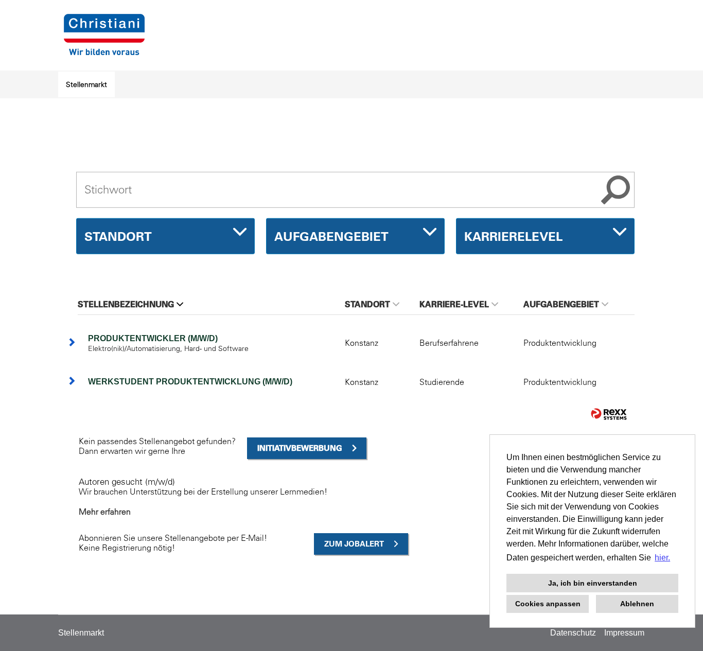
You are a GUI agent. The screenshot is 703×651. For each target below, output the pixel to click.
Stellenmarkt (86, 84)
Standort (367, 304)
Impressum (624, 632)
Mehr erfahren (105, 511)
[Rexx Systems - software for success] (609, 414)
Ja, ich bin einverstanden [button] (592, 583)
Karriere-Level (454, 304)
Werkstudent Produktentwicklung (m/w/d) (190, 381)
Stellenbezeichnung (126, 304)
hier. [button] (662, 557)
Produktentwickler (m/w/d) (153, 338)
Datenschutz (573, 632)
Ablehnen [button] (637, 604)
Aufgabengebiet (561, 304)
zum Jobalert (354, 544)
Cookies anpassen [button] (548, 604)
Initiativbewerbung (299, 448)
